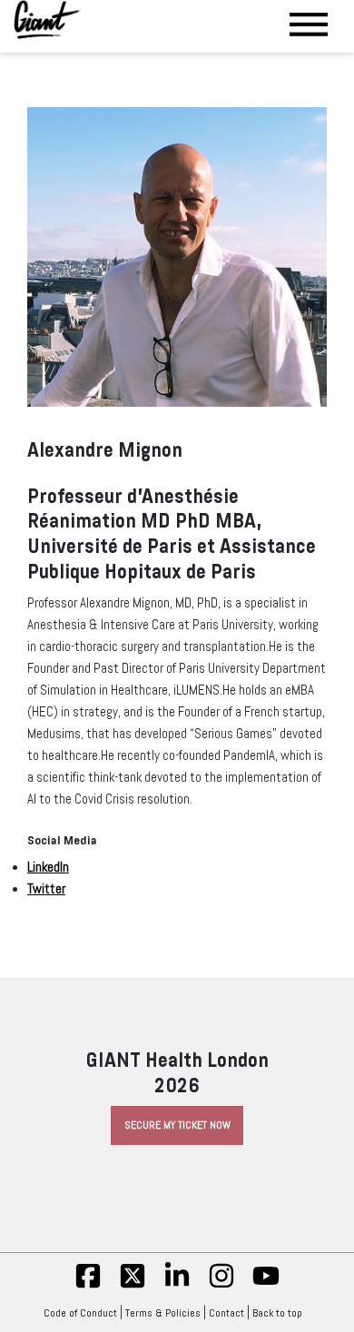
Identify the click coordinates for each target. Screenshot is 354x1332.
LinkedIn (48, 867)
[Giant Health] (48, 19)
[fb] (88, 1286)
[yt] (266, 1286)
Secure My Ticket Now (177, 1125)
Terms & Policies (163, 1313)
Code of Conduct (80, 1313)
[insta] (221, 1286)
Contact (226, 1313)
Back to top (277, 1313)
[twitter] (132, 1286)
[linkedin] (177, 1286)
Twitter (46, 889)
